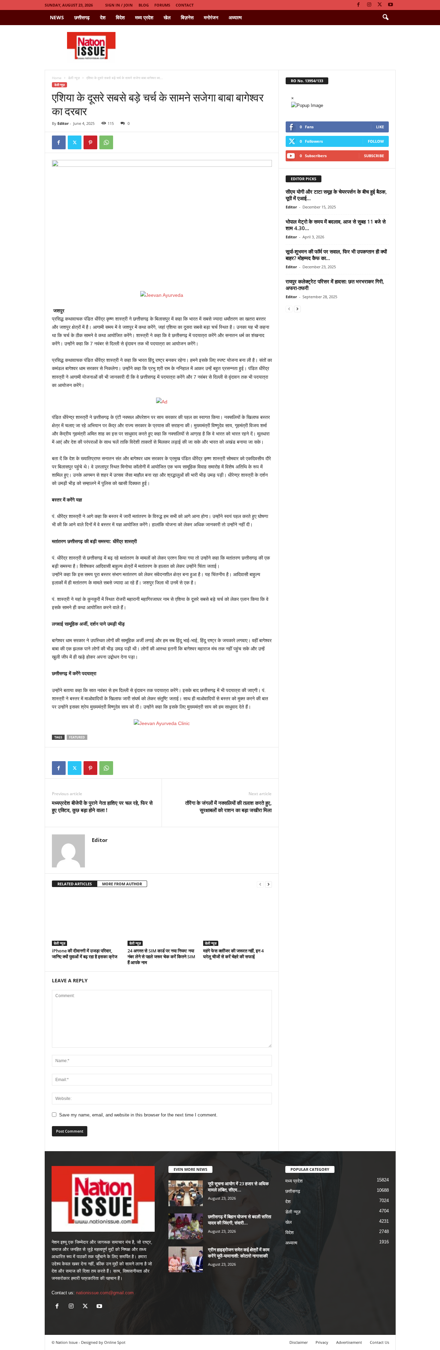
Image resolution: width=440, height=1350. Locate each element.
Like (380, 126)
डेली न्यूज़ (74, 77)
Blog (144, 5)
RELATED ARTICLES (74, 883)
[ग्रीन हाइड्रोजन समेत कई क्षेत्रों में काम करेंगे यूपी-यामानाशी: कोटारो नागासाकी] (185, 1259)
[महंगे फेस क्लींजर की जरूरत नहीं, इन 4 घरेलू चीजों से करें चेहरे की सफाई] (237, 920)
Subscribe (374, 155)
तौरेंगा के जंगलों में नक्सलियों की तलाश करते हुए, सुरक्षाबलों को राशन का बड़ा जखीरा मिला (228, 806)
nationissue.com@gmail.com (105, 1292)
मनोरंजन (211, 17)
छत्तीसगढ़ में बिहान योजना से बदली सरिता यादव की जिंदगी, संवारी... (239, 1219)
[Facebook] (358, 5)
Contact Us (379, 1342)
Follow (376, 141)
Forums (162, 5)
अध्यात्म (235, 17)
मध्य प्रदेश (144, 17)
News (57, 17)
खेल (167, 17)
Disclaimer (298, 1342)
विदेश (120, 17)
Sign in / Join (119, 5)
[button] (385, 17)
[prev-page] (260, 884)
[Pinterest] (90, 142)
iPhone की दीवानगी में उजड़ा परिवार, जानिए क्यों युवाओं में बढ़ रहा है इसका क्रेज (84, 954)
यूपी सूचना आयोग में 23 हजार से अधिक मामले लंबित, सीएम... (238, 1186)
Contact (185, 5)
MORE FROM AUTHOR (122, 883)
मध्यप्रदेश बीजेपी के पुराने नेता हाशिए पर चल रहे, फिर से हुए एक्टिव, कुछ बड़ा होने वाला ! (102, 806)
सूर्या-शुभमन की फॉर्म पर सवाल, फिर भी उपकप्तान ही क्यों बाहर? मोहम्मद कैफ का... (336, 254)
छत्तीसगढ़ (82, 17)
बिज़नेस (187, 17)
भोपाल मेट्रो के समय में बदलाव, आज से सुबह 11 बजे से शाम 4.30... (336, 224)
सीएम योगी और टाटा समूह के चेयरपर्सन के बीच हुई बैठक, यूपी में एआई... (336, 195)
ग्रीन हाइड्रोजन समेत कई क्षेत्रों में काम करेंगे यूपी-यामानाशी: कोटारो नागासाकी (239, 1252)
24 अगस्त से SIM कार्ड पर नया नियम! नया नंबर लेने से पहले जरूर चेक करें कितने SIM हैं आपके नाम (161, 956)
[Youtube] (390, 5)
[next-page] (268, 884)
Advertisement (349, 1342)
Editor (63, 123)
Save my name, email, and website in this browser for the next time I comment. (138, 1114)
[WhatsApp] (106, 142)
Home (57, 77)
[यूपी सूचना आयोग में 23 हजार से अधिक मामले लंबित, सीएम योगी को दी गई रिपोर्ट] (185, 1193)
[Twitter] (380, 5)
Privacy (322, 1342)
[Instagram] (369, 5)
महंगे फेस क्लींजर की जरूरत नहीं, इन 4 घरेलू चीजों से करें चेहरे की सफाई (233, 954)
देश (103, 17)
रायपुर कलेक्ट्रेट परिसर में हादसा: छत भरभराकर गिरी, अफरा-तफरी (335, 284)
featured (77, 737)
